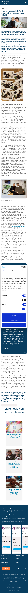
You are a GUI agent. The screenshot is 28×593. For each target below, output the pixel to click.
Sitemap (11, 584)
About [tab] (23, 270)
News (17, 562)
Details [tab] (14, 270)
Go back (9, 405)
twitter (19, 568)
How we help (5, 555)
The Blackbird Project (18, 226)
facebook (22, 568)
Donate (6, 568)
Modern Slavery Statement (14, 587)
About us (18, 558)
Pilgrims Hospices (5, 2)
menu (25, 2)
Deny (14, 324)
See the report (6, 547)
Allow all (14, 315)
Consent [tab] (5, 270)
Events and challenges (4, 563)
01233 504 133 (18, 520)
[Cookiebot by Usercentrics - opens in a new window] (20, 267)
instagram (26, 568)
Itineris (17, 590)
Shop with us (20, 555)
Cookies (16, 584)
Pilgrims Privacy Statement (13, 586)
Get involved (5, 558)
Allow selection (14, 320)
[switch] (24, 300)
